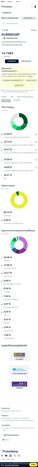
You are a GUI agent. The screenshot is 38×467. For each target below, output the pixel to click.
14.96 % (8, 265)
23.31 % (8, 175)
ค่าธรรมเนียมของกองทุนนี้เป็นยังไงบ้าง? (13, 80)
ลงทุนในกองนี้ (12, 61)
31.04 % (8, 134)
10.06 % (8, 160)
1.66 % (7, 335)
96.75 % (8, 212)
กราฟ (11, 97)
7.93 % (7, 296)
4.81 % (7, 304)
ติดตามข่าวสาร (26, 61)
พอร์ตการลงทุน (6, 100)
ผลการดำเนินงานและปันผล (25, 97)
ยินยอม (33, 464)
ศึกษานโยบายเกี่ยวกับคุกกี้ (11, 465)
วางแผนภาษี (28, 18)
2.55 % (7, 327)
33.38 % (8, 257)
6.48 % (7, 220)
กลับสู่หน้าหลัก (6, 13)
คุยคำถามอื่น (20, 85)
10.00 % (8, 167)
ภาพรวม (3, 97)
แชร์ (35, 30)
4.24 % (7, 312)
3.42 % (7, 320)
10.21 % (8, 273)
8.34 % (7, 289)
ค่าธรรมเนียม (16, 100)
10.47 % (8, 150)
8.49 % (7, 281)
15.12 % (8, 142)
